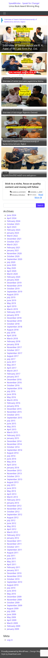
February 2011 (13, 567)
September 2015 (14, 417)
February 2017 (13, 373)
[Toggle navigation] (4, 13)
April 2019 (11, 306)
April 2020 (11, 271)
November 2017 (14, 347)
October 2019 (13, 288)
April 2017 (11, 367)
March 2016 (12, 400)
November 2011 (14, 543)
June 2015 (11, 423)
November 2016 (14, 382)
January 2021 (13, 250)
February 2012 (13, 535)
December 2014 (14, 441)
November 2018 (14, 321)
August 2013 (12, 482)
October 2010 (13, 579)
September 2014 (14, 450)
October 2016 (13, 385)
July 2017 (11, 359)
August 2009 (12, 608)
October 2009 (13, 602)
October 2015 (13, 414)
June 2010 (11, 590)
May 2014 (11, 461)
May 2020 (11, 268)
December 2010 (14, 573)
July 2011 (11, 555)
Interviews (5, 42)
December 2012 (14, 505)
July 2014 (11, 456)
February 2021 (13, 247)
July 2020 (11, 262)
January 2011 (13, 570)
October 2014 (13, 447)
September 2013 (14, 479)
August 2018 (12, 329)
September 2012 (14, 514)
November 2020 (14, 253)
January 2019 (13, 315)
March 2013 (12, 497)
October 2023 (13, 224)
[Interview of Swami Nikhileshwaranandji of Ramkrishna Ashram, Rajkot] (24, 126)
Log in (10, 640)
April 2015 (11, 429)
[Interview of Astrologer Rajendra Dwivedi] (24, 95)
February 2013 (13, 499)
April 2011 (11, 564)
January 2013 (13, 502)
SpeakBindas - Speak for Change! (24, 3)
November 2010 (14, 576)
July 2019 (11, 297)
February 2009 (13, 626)
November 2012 (14, 508)
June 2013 (11, 488)
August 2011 (12, 552)
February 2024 (13, 221)
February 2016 (13, 403)
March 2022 (12, 235)
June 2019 (11, 300)
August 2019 (12, 294)
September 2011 (14, 549)
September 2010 (14, 582)
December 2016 (14, 379)
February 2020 (13, 277)
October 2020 (13, 256)
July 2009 (11, 611)
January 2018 (13, 344)
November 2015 (14, 411)
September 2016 (14, 388)
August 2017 (12, 356)
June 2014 (11, 458)
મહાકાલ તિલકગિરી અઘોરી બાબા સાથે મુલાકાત (19, 175)
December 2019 (14, 282)
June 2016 (11, 394)
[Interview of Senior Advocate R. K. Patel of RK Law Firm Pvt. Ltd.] (23, 38)
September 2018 (14, 326)
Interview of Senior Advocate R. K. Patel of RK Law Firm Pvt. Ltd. (23, 47)
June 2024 (11, 215)
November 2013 (14, 473)
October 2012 (13, 511)
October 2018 (13, 323)
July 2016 (11, 391)
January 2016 (13, 406)
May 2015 (11, 426)
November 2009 (14, 599)
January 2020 (13, 279)
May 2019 (11, 303)
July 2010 (11, 588)
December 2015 (14, 408)
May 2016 (11, 397)
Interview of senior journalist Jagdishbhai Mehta (23, 81)
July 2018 (11, 332)
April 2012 (11, 529)
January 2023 (13, 232)
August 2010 (12, 585)
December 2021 (14, 238)
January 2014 (13, 467)
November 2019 (14, 285)
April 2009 (11, 620)
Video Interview (15, 42)
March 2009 (12, 623)
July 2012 (11, 520)
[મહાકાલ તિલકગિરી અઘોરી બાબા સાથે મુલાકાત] (24, 158)
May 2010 (11, 593)
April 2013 (11, 494)
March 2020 (12, 274)
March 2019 (12, 309)
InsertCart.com (14, 654)
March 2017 (12, 370)
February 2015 (13, 435)
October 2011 (13, 546)
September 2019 (14, 291)
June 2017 (11, 362)
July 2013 (11, 485)
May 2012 (11, 526)
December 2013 (14, 470)
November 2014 (14, 444)
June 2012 (11, 523)
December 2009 (14, 596)
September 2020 (14, 259)
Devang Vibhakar (18, 195)
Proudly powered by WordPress (14, 651)
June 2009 (11, 614)
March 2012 (12, 532)
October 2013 (13, 476)
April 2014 (11, 464)
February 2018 (13, 341)
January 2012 (13, 538)
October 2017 (13, 350)
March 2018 (12, 338)
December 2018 (14, 318)
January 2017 (13, 376)
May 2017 (11, 364)
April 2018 (11, 335)
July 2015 (11, 420)
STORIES (5, 172)
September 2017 (14, 353)
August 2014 (12, 453)
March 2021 (12, 244)
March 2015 (12, 432)
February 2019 (13, 312)
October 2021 (13, 241)
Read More (39, 196)
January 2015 (13, 438)
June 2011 (11, 558)
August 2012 (12, 517)
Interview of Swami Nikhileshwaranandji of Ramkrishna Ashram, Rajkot (21, 142)
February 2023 (13, 229)
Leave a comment (19, 192)
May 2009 (11, 617)
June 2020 (11, 265)
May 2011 (11, 561)
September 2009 (14, 605)
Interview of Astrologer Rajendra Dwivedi (20, 112)
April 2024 (11, 218)
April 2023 (11, 227)
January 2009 (13, 629)
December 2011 (14, 541)
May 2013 (11, 491)
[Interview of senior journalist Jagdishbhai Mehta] (24, 63)
